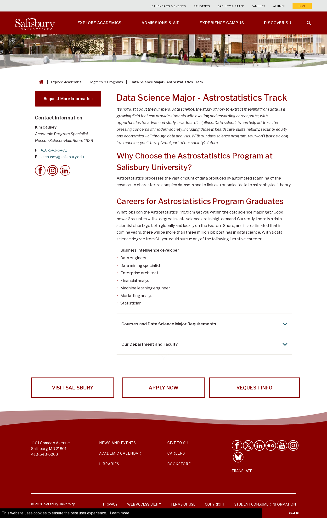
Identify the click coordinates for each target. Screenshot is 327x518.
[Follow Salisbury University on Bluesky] (238, 457)
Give (302, 6)
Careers (176, 453)
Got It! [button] (294, 513)
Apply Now (163, 388)
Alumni (279, 6)
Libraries (109, 464)
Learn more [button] (119, 513)
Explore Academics (66, 82)
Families (258, 6)
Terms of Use (183, 504)
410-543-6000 (44, 454)
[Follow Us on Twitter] (248, 445)
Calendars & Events (169, 6)
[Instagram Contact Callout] (52, 170)
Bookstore (179, 464)
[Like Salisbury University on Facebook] (237, 445)
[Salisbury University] (35, 22)
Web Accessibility (144, 504)
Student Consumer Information (265, 504)
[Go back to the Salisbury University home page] (40, 82)
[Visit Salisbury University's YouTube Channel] (282, 445)
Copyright (215, 504)
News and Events (117, 443)
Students (202, 6)
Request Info (254, 388)
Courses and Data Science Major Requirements (168, 323)
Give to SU (177, 443)
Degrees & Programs (106, 82)
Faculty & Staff (231, 6)
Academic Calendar (120, 453)
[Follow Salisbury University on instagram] (293, 445)
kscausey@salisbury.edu (62, 157)
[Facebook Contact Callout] (40, 170)
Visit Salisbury (72, 388)
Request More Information (68, 98)
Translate (242, 471)
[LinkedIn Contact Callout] (65, 170)
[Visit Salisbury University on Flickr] (270, 445)
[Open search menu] (306, 20)
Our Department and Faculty (149, 344)
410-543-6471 (53, 150)
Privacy (110, 504)
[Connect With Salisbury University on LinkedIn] (259, 445)
